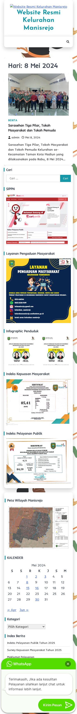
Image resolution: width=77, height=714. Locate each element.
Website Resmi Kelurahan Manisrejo (39, 20)
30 (37, 599)
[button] (68, 664)
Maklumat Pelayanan (20, 657)
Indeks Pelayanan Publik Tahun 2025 (31, 642)
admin (15, 137)
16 (37, 588)
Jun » (24, 610)
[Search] (68, 42)
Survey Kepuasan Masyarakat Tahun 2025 (34, 650)
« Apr (11, 610)
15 (27, 588)
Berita (12, 120)
